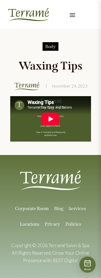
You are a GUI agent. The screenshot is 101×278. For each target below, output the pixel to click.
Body (50, 46)
